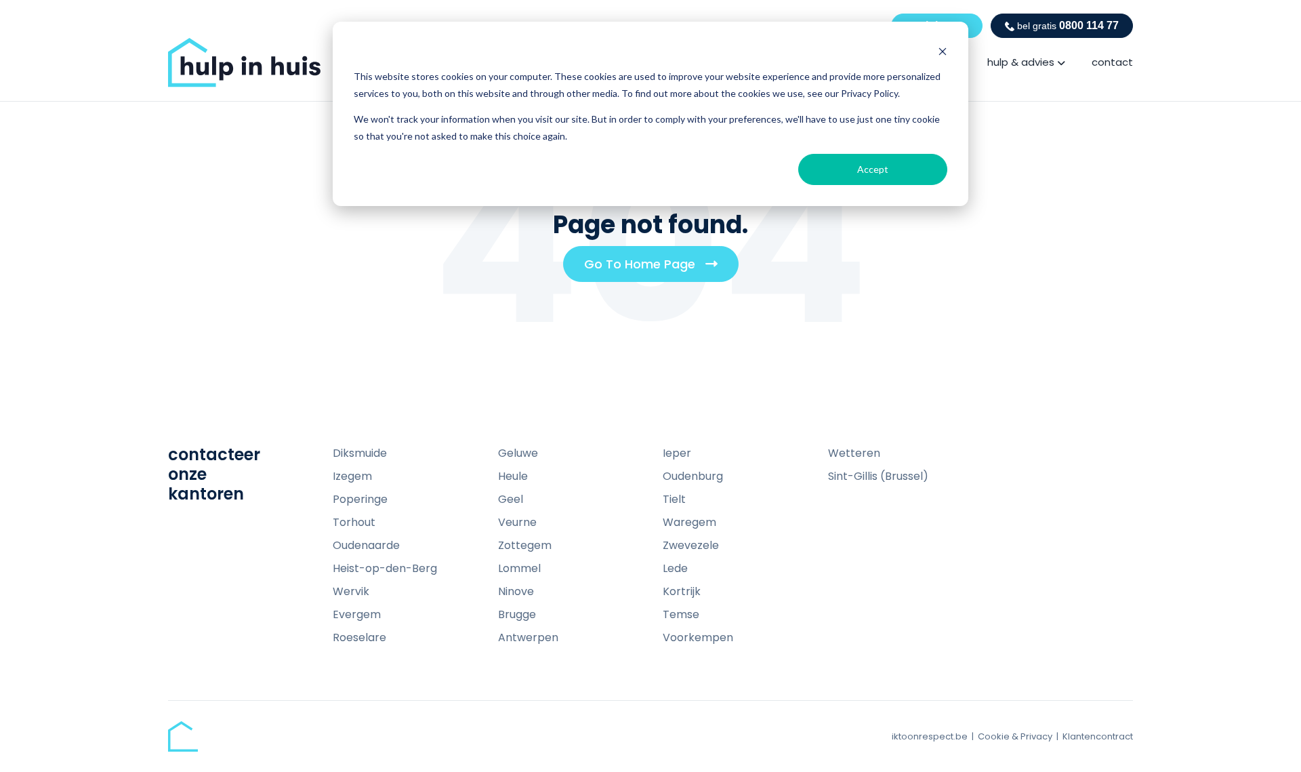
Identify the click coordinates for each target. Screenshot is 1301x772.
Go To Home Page (656, 269)
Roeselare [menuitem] (359, 637)
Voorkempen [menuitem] (698, 637)
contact (1112, 62)
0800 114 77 (1068, 25)
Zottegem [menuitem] (525, 545)
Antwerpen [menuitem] (528, 637)
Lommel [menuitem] (519, 568)
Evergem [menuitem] (357, 614)
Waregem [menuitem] (689, 522)
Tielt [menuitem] (674, 499)
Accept (872, 169)
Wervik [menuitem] (351, 591)
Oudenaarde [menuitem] (366, 545)
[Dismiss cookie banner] (942, 51)
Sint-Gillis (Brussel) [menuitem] (878, 476)
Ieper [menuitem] (677, 453)
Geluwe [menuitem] (518, 453)
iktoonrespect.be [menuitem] (930, 736)
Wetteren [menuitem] (854, 453)
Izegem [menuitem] (352, 476)
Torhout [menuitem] (354, 522)
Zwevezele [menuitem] (691, 545)
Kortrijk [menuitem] (682, 591)
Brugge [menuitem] (517, 614)
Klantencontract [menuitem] (1097, 736)
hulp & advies (1020, 62)
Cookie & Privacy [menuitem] (1015, 736)
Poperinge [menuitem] (360, 499)
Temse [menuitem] (681, 614)
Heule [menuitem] (513, 476)
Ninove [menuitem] (516, 591)
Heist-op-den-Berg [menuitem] (385, 568)
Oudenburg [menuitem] (693, 476)
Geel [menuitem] (510, 499)
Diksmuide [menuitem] (360, 453)
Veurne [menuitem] (517, 522)
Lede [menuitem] (675, 568)
